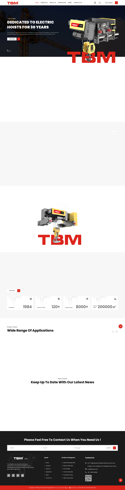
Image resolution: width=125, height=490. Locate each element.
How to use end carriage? (95, 404)
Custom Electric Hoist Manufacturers (86, 487)
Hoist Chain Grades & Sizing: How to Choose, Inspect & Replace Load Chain (23, 405)
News (70, 3)
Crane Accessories (84, 93)
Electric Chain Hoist (86, 87)
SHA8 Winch (77, 172)
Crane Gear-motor (84, 96)
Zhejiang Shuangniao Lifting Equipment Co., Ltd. (47, 487)
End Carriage (82, 90)
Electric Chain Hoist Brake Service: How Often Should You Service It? (61, 405)
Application (62, 3)
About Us (53, 3)
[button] (87, 276)
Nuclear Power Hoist (18, 363)
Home (37, 3)
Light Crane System (84, 99)
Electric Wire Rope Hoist (85, 85)
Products (44, 3)
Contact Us (78, 3)
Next (122, 32)
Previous (2, 32)
